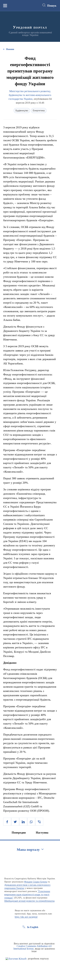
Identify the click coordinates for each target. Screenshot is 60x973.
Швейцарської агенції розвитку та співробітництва (29, 901)
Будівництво (22, 110)
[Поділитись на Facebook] (7, 822)
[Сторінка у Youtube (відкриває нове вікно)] (36, 934)
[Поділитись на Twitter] (15, 822)
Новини (10, 49)
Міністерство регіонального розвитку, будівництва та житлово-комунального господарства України (29, 95)
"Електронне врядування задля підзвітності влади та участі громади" (27, 894)
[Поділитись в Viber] (39, 822)
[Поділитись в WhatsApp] (31, 822)
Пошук (51, 5)
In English (32, 927)
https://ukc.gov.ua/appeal (26, 917)
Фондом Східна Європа (35, 882)
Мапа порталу (28, 850)
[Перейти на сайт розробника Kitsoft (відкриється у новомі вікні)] (16, 958)
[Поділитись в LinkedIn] (23, 822)
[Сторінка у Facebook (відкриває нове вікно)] (24, 934)
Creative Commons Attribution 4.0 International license (32, 947)
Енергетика (39, 110)
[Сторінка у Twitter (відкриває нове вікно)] (30, 934)
